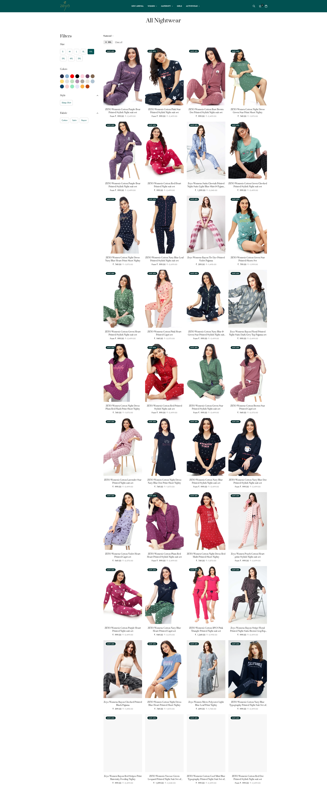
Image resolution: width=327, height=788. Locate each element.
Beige (87, 81)
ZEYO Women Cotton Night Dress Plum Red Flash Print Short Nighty (123, 407)
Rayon (84, 120)
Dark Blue (62, 86)
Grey (67, 81)
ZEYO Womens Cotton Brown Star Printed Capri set (247, 407)
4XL (71, 58)
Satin (74, 120)
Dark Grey (82, 81)
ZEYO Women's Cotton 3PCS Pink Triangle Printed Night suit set (206, 630)
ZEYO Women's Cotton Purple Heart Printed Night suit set (123, 630)
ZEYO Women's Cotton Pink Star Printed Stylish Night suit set (164, 111)
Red (72, 76)
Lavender (77, 86)
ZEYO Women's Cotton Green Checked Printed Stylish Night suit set (247, 185)
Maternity (166, 6)
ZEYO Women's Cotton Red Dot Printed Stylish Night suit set (248, 778)
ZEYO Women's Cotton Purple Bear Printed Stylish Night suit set (122, 111)
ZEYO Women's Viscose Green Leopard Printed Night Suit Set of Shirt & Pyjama (164, 778)
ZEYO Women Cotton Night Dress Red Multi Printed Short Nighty (206, 555)
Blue (67, 76)
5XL (79, 58)
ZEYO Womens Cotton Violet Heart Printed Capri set (122, 555)
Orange (82, 86)
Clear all (118, 42)
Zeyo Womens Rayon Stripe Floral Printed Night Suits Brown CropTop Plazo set (247, 630)
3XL (63, 58)
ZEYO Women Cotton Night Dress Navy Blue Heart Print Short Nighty (122, 259)
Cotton (64, 120)
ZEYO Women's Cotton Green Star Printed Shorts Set (248, 259)
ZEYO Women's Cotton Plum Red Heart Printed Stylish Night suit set (164, 555)
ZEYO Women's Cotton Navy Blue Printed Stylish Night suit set (206, 481)
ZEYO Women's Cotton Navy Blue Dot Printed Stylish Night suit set (248, 481)
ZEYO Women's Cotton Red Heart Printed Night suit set (164, 185)
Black (77, 76)
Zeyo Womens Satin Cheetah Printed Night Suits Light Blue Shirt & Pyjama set (206, 185)
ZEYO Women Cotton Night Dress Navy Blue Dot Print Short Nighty (164, 481)
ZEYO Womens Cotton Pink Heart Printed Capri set (164, 333)
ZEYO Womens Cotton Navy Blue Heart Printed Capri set (164, 630)
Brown (93, 76)
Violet (77, 81)
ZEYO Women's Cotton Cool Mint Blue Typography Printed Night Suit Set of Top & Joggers (206, 778)
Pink (82, 76)
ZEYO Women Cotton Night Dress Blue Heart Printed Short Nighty (164, 704)
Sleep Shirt (66, 102)
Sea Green (72, 86)
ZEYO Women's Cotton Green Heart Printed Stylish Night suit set (123, 333)
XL (83, 51)
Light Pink (67, 86)
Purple (87, 76)
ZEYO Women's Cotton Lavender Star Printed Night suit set (122, 481)
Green (72, 81)
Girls (179, 6)
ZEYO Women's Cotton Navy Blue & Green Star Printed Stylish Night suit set (206, 333)
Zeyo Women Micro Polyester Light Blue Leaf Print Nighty (206, 704)
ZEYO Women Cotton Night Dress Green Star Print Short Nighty (248, 111)
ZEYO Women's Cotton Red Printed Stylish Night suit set (164, 407)
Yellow (62, 81)
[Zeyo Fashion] (65, 6)
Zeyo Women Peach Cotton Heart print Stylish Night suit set (247, 555)
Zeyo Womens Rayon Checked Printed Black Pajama (123, 704)
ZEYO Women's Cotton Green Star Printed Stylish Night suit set (206, 407)
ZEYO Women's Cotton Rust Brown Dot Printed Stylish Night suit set (206, 111)
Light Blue (93, 81)
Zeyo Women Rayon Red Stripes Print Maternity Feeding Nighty (123, 778)
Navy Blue (62, 76)
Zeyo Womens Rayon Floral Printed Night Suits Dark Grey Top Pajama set (247, 333)
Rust (87, 86)
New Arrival (137, 6)
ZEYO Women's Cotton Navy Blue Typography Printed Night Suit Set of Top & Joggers (247, 704)
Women (151, 6)
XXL (90, 51)
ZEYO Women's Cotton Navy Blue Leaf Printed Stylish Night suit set (164, 259)
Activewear (192, 6)
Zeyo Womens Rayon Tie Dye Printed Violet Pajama (206, 259)
